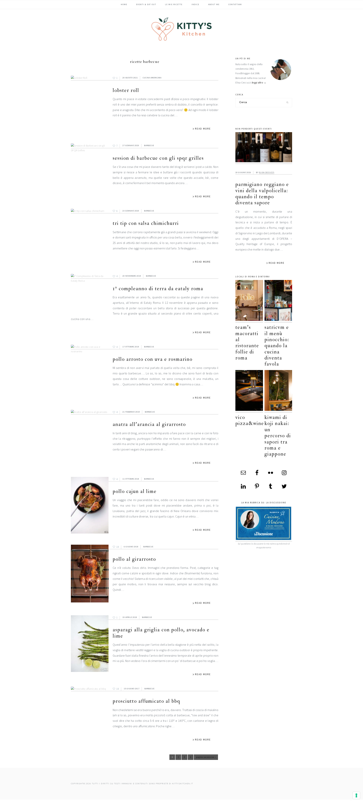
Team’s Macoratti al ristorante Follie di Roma (247, 342)
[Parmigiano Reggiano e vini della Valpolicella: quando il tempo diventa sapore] (263, 148)
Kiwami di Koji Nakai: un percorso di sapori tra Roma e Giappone (277, 435)
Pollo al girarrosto (134, 559)
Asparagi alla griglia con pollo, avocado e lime (161, 633)
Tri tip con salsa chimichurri (146, 223)
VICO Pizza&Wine (249, 420)
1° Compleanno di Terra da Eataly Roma (158, 288)
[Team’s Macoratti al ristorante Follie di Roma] (249, 301)
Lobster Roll (126, 90)
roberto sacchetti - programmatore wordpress (350, 800)
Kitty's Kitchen (181, 29)
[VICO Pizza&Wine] (249, 391)
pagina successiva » (206, 758)
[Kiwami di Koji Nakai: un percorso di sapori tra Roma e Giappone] (278, 391)
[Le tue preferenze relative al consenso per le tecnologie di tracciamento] (356, 795)
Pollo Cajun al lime (135, 491)
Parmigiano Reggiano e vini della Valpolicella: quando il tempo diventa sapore (262, 193)
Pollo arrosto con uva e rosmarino (152, 359)
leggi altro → (259, 82)
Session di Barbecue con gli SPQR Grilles (158, 158)
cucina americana (152, 77)
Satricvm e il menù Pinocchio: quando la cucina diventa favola (276, 345)
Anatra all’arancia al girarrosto (149, 424)
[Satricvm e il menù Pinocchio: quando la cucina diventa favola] (278, 301)
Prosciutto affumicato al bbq (146, 701)
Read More (203, 128)
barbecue (149, 145)
